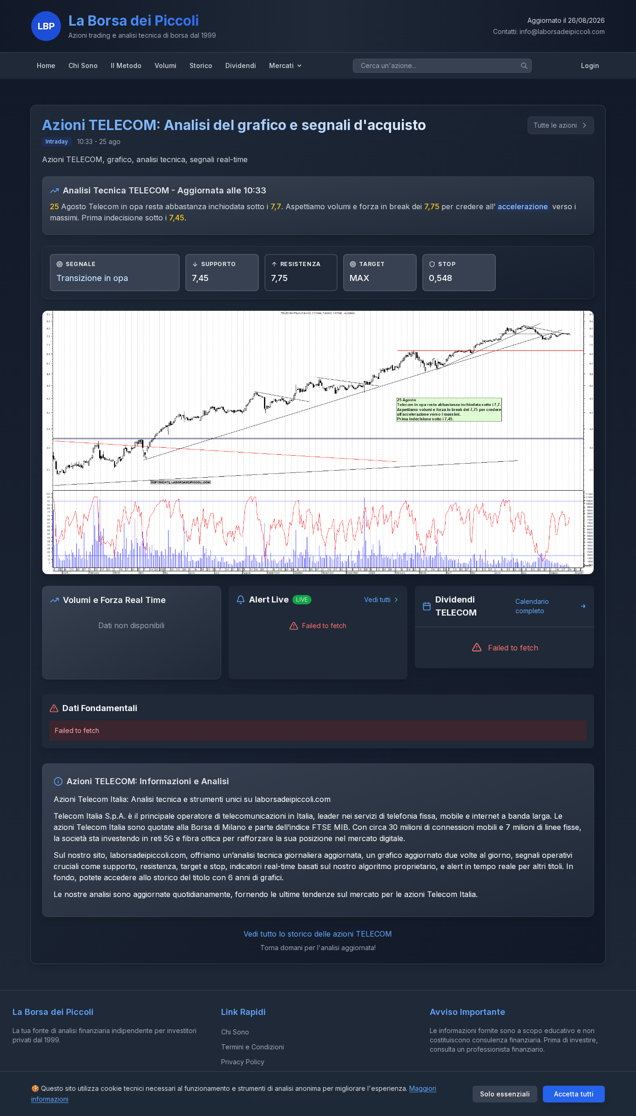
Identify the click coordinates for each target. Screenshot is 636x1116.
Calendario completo (532, 606)
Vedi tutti (377, 599)
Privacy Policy (242, 1062)
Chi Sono (235, 1032)
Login (590, 65)
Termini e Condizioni (252, 1047)
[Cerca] (524, 65)
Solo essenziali (505, 1094)
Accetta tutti (574, 1094)
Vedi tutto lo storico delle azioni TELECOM (318, 933)
